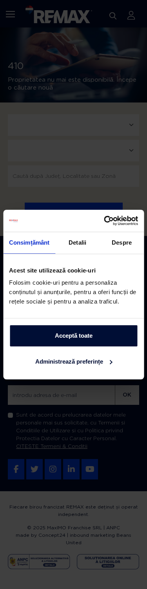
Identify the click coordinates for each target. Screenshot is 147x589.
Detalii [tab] (77, 242)
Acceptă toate (74, 335)
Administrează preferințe (69, 361)
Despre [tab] (122, 242)
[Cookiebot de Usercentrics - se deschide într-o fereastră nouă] (104, 221)
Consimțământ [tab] (29, 242)
